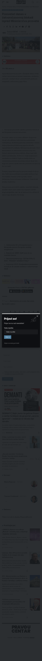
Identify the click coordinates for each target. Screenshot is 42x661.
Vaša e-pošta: (8, 328)
